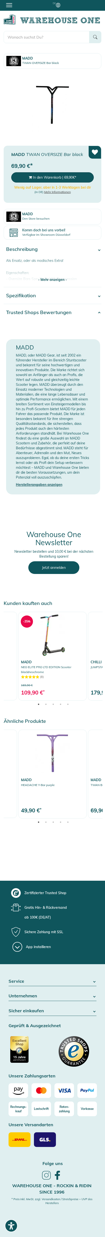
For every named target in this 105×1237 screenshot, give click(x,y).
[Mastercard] (41, 1090)
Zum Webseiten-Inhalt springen (25, 2)
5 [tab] (67, 704)
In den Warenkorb (54, 177)
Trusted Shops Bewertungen (39, 312)
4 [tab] (60, 704)
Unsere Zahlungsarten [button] (32, 1076)
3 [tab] (53, 704)
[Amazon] (18, 1090)
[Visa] (64, 1090)
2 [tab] (45, 704)
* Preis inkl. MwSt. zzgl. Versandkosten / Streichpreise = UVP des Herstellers (51, 1201)
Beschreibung (22, 249)
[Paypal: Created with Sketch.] (87, 1090)
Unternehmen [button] (23, 996)
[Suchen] (95, 37)
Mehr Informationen (57, 192)
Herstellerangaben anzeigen (39, 484)
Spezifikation (21, 295)
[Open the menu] (9, 5)
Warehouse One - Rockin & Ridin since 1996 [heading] (52, 1189)
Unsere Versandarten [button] (31, 1124)
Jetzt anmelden (54, 567)
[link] (52, 656)
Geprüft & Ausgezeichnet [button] (35, 1025)
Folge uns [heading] (52, 1163)
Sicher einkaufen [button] (26, 1010)
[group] (52, 893)
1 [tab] (38, 704)
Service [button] (16, 981)
